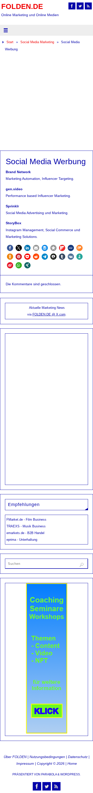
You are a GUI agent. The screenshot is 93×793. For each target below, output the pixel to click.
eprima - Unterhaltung (21, 539)
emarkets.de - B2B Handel (25, 533)
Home (72, 763)
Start (9, 42)
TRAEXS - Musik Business (26, 526)
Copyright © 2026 (50, 763)
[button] (10, 248)
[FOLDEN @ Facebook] (71, 5)
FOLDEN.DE (22, 6)
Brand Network (18, 172)
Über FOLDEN (15, 757)
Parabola (49, 774)
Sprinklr (12, 206)
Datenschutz (78, 757)
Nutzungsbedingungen (47, 757)
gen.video (14, 189)
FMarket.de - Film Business (26, 519)
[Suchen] (81, 564)
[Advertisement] (46, 101)
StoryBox (13, 223)
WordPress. (70, 774)
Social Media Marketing (37, 42)
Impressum (25, 763)
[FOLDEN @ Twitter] (80, 5)
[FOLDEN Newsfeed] (88, 5)
